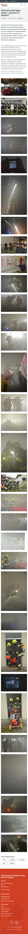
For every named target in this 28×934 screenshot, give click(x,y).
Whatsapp (22, 859)
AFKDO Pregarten (5, 911)
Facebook (12, 859)
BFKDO (2, 907)
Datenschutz (18, 929)
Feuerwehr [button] (13, 1)
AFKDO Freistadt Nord (6, 915)
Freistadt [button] (6, 1)
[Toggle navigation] (25, 5)
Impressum (13, 929)
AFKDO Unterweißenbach (7, 913)
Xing (4, 863)
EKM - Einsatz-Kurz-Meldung (7, 901)
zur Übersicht (20, 18)
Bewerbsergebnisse (5, 896)
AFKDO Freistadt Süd (6, 909)
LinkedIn (12, 863)
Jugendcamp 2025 (5, 898)
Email (4, 859)
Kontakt (8, 929)
